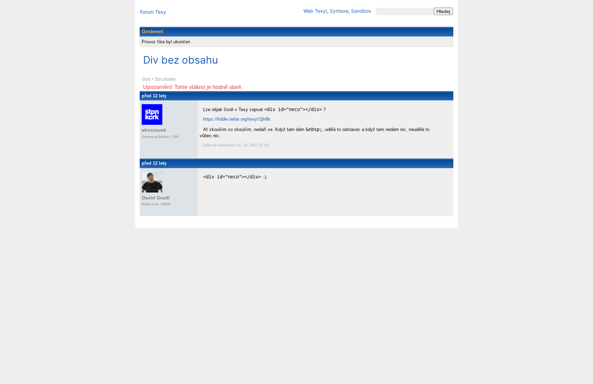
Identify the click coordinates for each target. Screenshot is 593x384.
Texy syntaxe (165, 78)
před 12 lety (154, 95)
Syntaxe (339, 11)
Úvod (146, 78)
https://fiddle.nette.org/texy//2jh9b (236, 119)
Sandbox (361, 11)
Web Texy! (315, 11)
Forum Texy (153, 12)
